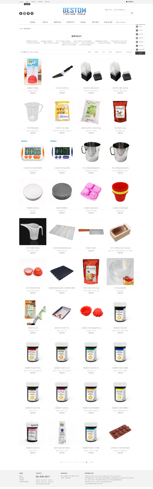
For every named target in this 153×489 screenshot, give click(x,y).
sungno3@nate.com (106, 482)
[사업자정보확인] (106, 478)
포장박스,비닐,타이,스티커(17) (70, 43)
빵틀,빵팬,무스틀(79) (31, 41)
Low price (129, 52)
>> (92, 462)
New (89, 52)
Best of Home (120, 22)
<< (61, 462)
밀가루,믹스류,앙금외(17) (88, 43)
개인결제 (140, 42)
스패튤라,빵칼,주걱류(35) (101, 41)
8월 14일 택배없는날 (119, 10)
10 (86, 462)
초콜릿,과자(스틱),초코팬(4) (69, 45)
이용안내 (21, 478)
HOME (21, 28)
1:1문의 (140, 30)
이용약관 (21, 480)
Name (96, 52)
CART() (33, 2)
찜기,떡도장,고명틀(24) (85, 45)
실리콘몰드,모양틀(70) (46, 41)
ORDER (40, 2)
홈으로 (21, 476)
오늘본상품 (141, 49)
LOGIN (21, 2)
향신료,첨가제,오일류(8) (104, 43)
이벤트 (140, 26)
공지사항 (140, 34)
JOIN (27, 2)
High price (119, 52)
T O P (140, 53)
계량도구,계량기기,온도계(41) (51, 43)
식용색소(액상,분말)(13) (120, 43)
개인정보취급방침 (23, 482)
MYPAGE (47, 2)
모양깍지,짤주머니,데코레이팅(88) (82, 41)
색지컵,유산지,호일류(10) (33, 43)
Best (110, 52)
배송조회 (140, 38)
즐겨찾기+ (131, 2)
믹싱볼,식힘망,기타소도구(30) (119, 41)
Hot (104, 52)
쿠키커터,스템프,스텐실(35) (63, 41)
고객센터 (140, 46)
